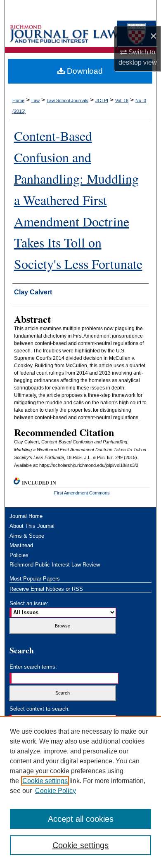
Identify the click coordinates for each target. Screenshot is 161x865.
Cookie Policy (55, 790)
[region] (80, 790)
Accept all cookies (81, 818)
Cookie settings (45, 780)
